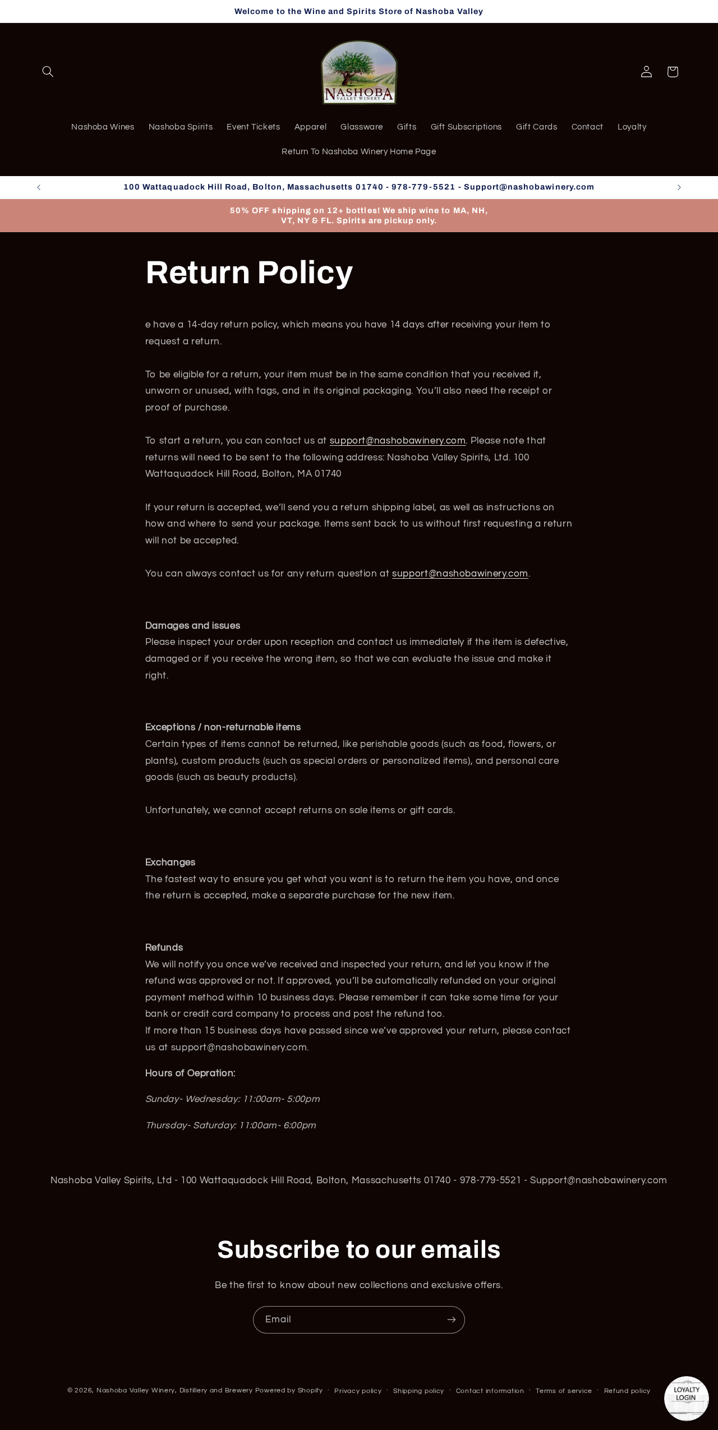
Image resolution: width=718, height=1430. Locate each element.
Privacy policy (357, 1390)
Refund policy (627, 1390)
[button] (48, 72)
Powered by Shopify (289, 1390)
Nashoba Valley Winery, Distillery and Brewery (174, 1390)
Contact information (490, 1390)
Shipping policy (418, 1390)
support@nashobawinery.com (398, 441)
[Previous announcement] (38, 187)
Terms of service (564, 1390)
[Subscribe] (451, 1320)
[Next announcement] (679, 187)
